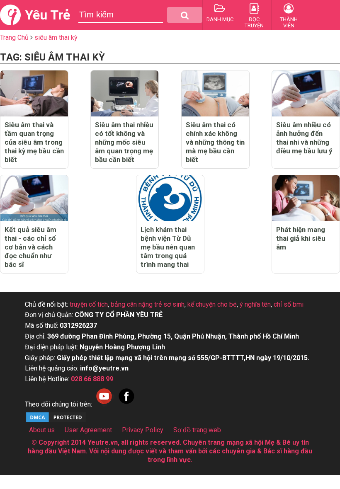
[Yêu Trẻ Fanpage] (126, 404)
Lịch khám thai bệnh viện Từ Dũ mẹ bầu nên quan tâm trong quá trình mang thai (168, 247)
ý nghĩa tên (255, 304)
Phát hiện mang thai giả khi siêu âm (300, 238)
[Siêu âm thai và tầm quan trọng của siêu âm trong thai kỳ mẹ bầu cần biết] (34, 93)
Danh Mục (219, 19)
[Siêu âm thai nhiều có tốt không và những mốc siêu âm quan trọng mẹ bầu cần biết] (124, 93)
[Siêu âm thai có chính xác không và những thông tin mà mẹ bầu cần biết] (215, 93)
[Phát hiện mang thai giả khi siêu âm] (306, 198)
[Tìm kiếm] (184, 15)
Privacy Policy (142, 430)
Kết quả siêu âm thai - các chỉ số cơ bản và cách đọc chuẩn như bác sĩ (30, 247)
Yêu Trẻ (47, 15)
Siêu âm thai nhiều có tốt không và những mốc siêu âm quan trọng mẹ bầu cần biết (124, 142)
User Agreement (88, 430)
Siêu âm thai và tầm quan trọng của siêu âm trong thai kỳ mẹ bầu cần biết (34, 142)
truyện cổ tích (89, 304)
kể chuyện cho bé (212, 304)
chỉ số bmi (289, 304)
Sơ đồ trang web (197, 430)
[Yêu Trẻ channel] (104, 404)
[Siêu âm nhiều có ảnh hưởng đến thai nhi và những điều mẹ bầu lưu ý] (306, 93)
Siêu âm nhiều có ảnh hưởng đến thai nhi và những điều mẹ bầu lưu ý (304, 138)
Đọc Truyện (254, 22)
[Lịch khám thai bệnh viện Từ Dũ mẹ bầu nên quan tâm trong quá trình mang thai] (170, 198)
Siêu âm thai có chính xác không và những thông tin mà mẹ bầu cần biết (215, 142)
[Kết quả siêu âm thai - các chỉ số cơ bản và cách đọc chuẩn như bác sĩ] (34, 198)
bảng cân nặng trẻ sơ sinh (148, 304)
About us (42, 430)
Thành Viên (289, 22)
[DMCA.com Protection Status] (56, 421)
